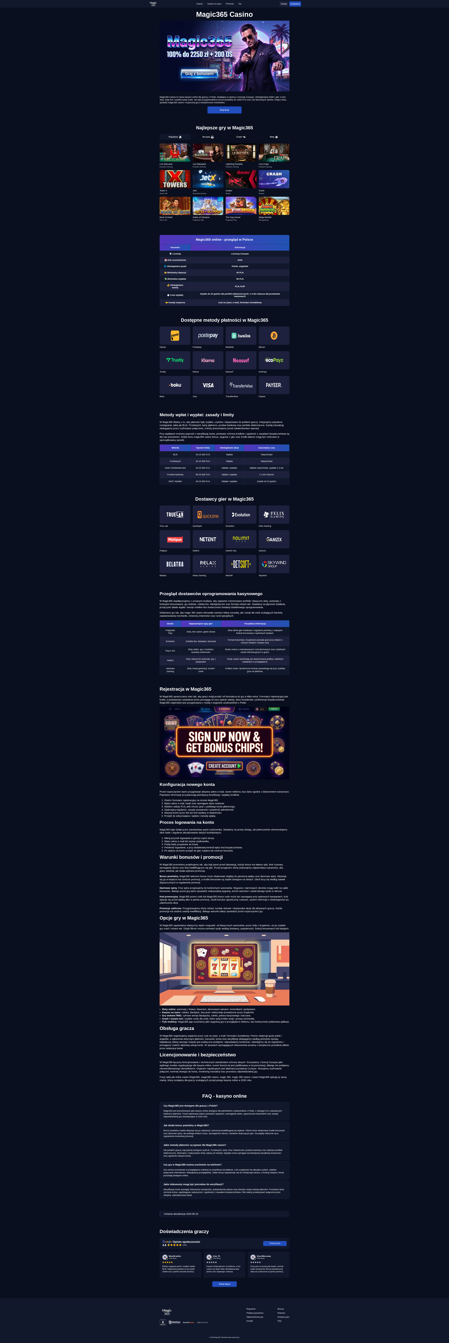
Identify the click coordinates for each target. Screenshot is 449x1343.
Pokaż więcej (224, 1284)
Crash (239, 137)
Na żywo (206, 137)
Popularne (173, 137)
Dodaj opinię (275, 1243)
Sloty (272, 137)
